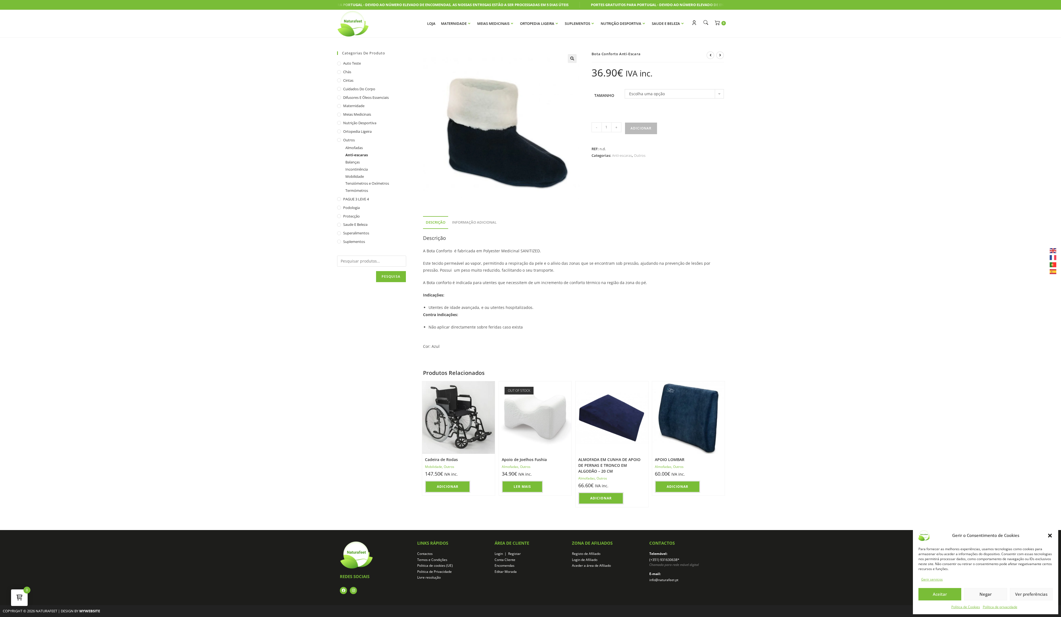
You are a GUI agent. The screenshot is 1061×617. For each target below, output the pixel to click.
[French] (1053, 257)
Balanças (352, 162)
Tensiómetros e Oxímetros (367, 183)
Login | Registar (508, 553)
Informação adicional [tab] (474, 222)
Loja (431, 23)
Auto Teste (352, 63)
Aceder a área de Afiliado (591, 565)
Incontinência (356, 169)
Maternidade (454, 23)
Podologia (351, 207)
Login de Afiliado (584, 559)
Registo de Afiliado (586, 553)
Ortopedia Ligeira (537, 23)
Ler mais (522, 486)
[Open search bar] (704, 22)
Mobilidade (433, 466)
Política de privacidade (1000, 607)
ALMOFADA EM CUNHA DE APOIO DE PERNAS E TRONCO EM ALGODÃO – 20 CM (609, 465)
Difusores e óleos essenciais (366, 97)
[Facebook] (343, 590)
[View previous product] (710, 55)
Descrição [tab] (435, 222)
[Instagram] (353, 590)
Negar (985, 594)
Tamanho (604, 95)
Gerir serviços (932, 579)
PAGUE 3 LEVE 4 (356, 199)
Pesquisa (391, 276)
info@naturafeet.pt (663, 580)
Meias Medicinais (493, 23)
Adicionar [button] (447, 486)
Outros (639, 155)
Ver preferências (1031, 594)
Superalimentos (356, 233)
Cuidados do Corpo (359, 88)
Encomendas (504, 565)
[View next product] (720, 55)
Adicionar (641, 128)
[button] (1050, 535)
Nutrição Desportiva (621, 23)
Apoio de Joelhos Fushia (524, 459)
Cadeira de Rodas (441, 459)
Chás (347, 71)
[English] (1053, 250)
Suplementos (577, 23)
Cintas (348, 80)
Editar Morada (506, 571)
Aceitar (940, 594)
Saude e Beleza (666, 23)
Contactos (425, 553)
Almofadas (510, 466)
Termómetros (356, 190)
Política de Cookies (965, 607)
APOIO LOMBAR (669, 459)
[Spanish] (1053, 271)
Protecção (351, 216)
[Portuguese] (1053, 264)
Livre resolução (429, 577)
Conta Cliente (505, 559)
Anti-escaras (622, 155)
